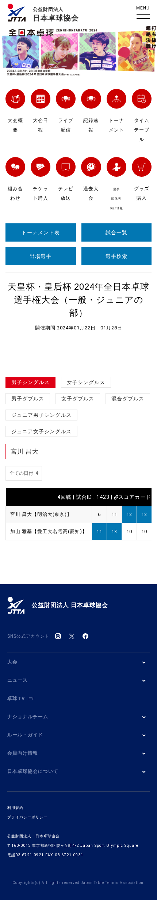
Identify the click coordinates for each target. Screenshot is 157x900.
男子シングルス (30, 382)
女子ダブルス (77, 399)
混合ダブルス (127, 399)
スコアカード (134, 497)
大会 (12, 662)
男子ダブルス (27, 399)
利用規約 (15, 808)
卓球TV (16, 698)
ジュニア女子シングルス (41, 431)
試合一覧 (116, 232)
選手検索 (116, 256)
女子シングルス (86, 382)
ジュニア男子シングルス (41, 415)
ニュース (17, 680)
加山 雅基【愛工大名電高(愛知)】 (48, 531)
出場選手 (40, 256)
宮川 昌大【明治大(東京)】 (41, 514)
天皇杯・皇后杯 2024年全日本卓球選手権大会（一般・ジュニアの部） (78, 300)
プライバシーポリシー (27, 817)
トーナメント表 (41, 232)
